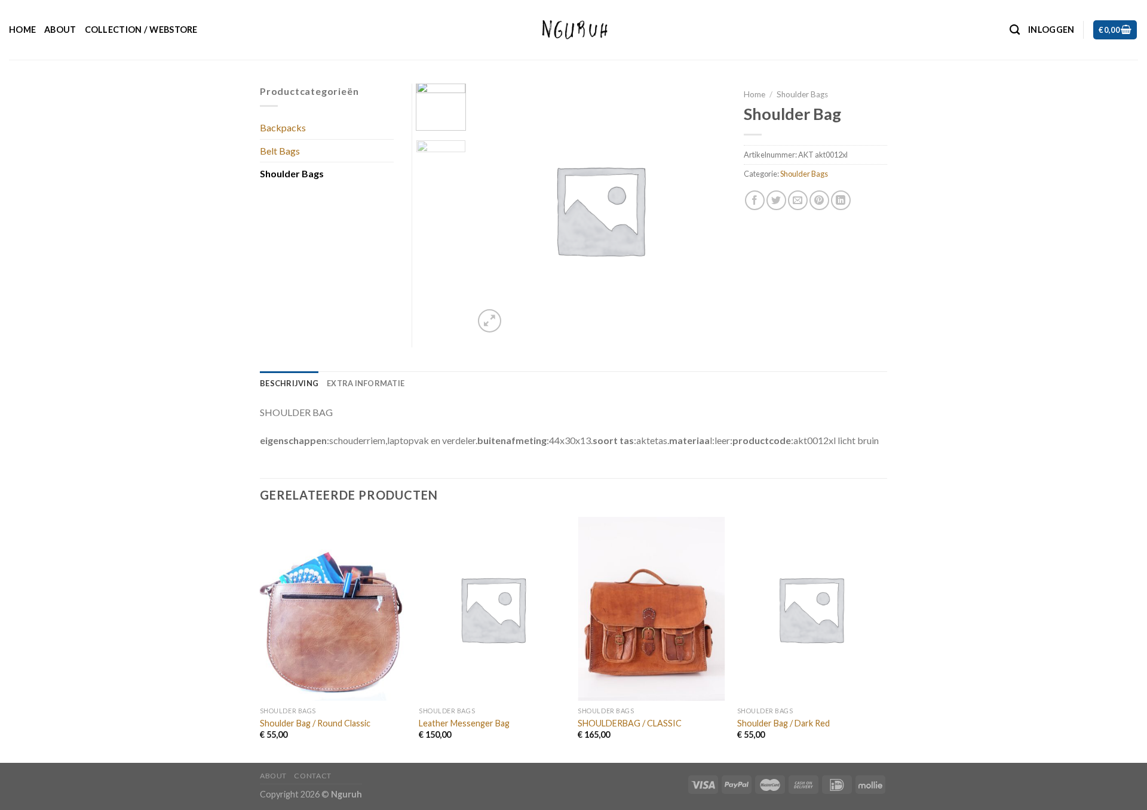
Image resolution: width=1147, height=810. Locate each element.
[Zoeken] (1015, 30)
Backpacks (283, 127)
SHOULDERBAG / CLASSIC (630, 723)
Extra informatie (365, 383)
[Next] (884, 639)
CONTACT (312, 775)
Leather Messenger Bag (464, 723)
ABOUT (60, 29)
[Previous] (260, 639)
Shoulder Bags (802, 94)
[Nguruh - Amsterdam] (573, 30)
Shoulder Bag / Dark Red (783, 723)
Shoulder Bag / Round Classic (315, 723)
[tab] (289, 383)
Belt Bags (280, 150)
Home (22, 29)
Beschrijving (289, 383)
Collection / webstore (141, 29)
